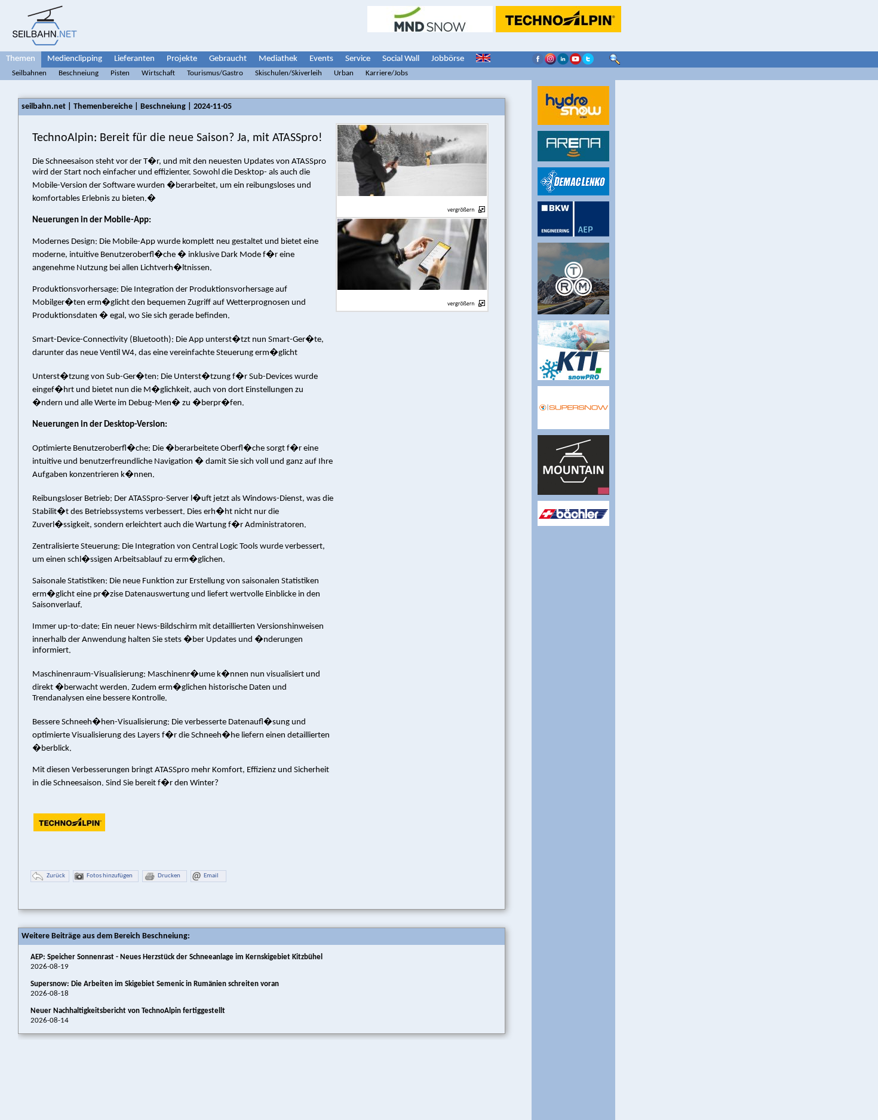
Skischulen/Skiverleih (288, 73)
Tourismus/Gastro (215, 73)
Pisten (120, 73)
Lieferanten (134, 58)
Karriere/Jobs (387, 73)
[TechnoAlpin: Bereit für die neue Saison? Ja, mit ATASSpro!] (412, 202)
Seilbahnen (29, 73)
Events (321, 58)
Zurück (56, 876)
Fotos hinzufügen (110, 876)
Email (211, 876)
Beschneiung (79, 73)
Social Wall (400, 58)
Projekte (182, 58)
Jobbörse (447, 58)
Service (357, 58)
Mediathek (278, 58)
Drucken (169, 876)
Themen (20, 58)
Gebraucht (228, 58)
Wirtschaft (158, 73)
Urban (344, 73)
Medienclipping (74, 58)
